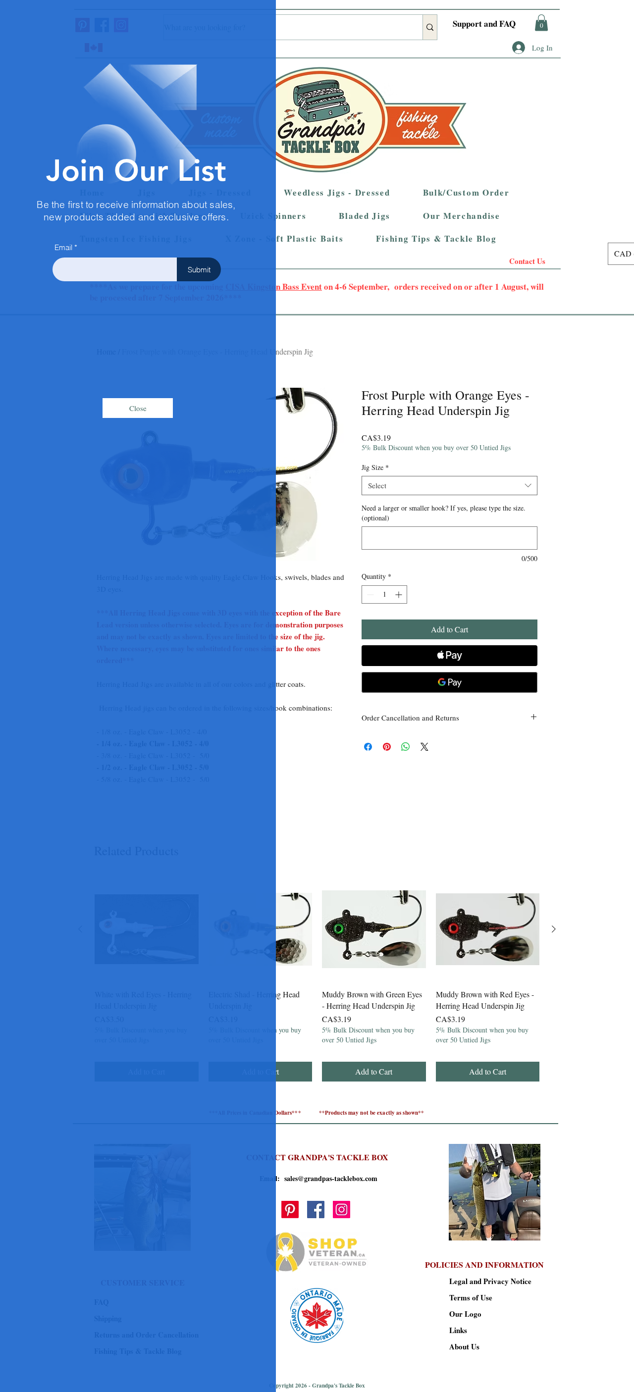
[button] (138, 408)
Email (63, 247)
